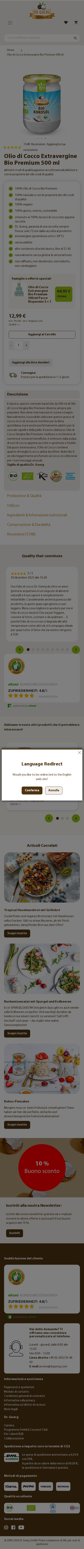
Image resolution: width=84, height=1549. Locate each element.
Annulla (79, 753)
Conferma (32, 790)
